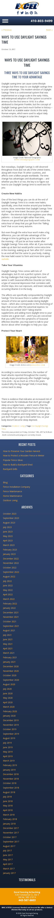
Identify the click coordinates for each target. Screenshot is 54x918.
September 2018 (11, 787)
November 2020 (11, 670)
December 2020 (11, 666)
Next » (49, 29)
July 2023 (7, 527)
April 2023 (8, 540)
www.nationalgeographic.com (27, 159)
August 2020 (9, 684)
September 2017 (11, 841)
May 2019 (8, 751)
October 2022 (9, 567)
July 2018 (7, 796)
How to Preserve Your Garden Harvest (21, 451)
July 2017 (7, 850)
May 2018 (8, 805)
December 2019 (11, 720)
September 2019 (11, 733)
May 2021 (8, 643)
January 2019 (9, 769)
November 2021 (11, 616)
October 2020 (9, 675)
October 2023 (9, 513)
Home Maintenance (12, 495)
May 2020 (8, 697)
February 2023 (10, 549)
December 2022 (11, 558)
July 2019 (7, 742)
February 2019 (10, 765)
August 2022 (9, 576)
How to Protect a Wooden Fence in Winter (23, 455)
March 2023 (9, 545)
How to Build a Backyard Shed (17, 464)
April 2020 (8, 702)
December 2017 (11, 828)
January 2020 (9, 715)
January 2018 (9, 823)
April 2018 (8, 810)
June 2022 (8, 585)
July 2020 (7, 688)
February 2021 (10, 657)
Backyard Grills (10, 469)
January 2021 (9, 661)
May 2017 (8, 859)
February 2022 (10, 603)
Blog (5, 482)
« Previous (7, 29)
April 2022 (8, 594)
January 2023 (9, 554)
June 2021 (8, 639)
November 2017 (11, 832)
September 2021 (11, 626)
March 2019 (9, 760)
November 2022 (11, 563)
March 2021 (9, 652)
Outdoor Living (18, 426)
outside (5, 259)
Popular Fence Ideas (13, 460)
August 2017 (9, 846)
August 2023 (9, 522)
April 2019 (8, 756)
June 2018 (8, 801)
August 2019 (9, 738)
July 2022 (7, 581)
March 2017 (9, 868)
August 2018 (9, 792)
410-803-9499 (41, 20)
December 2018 (11, 774)
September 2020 (11, 679)
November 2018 (11, 778)
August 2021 (9, 630)
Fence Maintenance (12, 491)
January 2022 (9, 607)
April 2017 (8, 864)
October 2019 (9, 729)
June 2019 (8, 747)
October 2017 (9, 837)
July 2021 (7, 635)
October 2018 (9, 783)
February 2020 (10, 711)
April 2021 (8, 648)
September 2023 (11, 518)
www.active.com (37, 365)
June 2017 (8, 855)
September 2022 (11, 572)
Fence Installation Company (16, 486)
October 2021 (9, 621)
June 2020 (8, 693)
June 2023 (8, 531)
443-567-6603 (27, 900)
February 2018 (10, 819)
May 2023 (8, 536)
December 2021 (11, 612)
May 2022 (8, 590)
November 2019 (11, 724)
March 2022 (9, 599)
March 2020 (9, 706)
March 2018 (9, 814)
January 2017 (9, 873)
